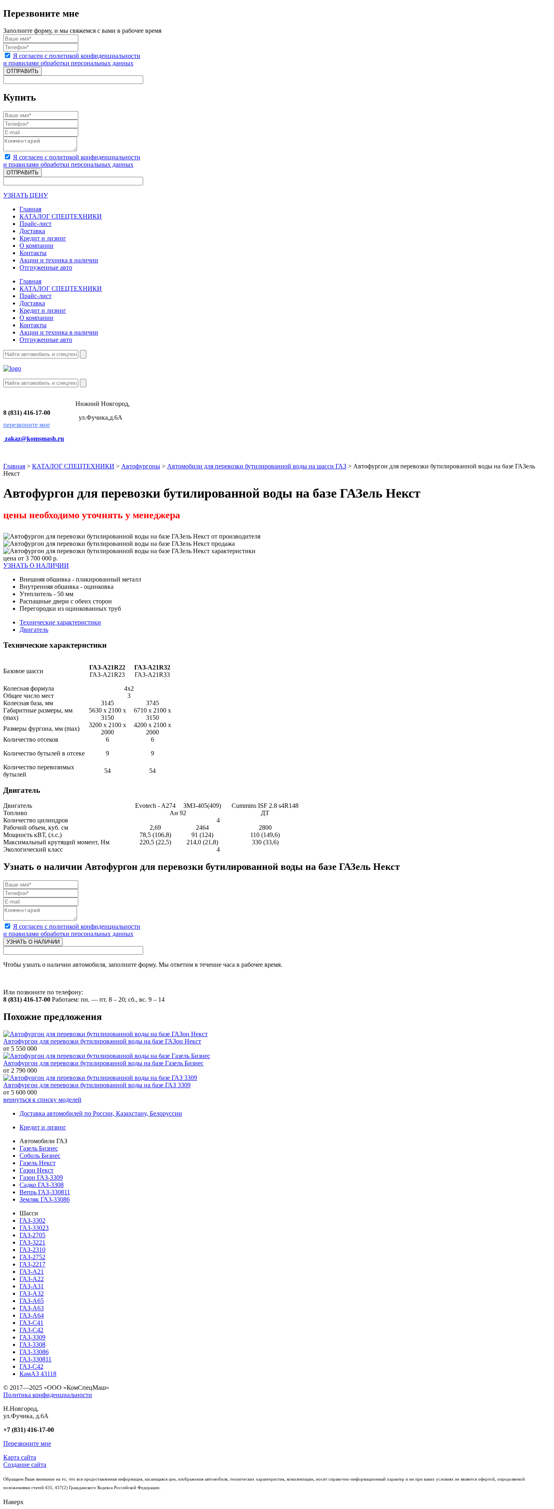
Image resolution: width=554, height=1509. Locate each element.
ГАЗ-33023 (34, 1227)
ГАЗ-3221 (32, 1242)
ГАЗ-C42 (31, 1330)
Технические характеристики (60, 622)
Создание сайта (24, 1464)
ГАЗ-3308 (32, 1344)
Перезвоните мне (27, 1443)
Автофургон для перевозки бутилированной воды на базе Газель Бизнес (103, 1063)
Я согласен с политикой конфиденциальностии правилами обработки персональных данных (71, 59)
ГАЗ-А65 (31, 1300)
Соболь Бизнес (39, 1155)
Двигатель (33, 629)
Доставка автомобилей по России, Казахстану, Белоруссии (100, 1113)
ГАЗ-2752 (32, 1257)
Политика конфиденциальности (47, 1394)
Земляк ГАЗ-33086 (44, 1199)
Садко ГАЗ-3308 (41, 1184)
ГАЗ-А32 (31, 1293)
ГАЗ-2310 (32, 1249)
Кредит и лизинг (42, 1127)
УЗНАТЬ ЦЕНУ (25, 195)
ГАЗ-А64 (31, 1315)
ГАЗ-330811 (35, 1359)
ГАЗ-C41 (31, 1322)
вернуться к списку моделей (42, 1099)
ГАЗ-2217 (32, 1264)
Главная (14, 466)
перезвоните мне (26, 424)
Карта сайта (19, 1457)
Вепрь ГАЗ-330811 (44, 1192)
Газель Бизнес (38, 1148)
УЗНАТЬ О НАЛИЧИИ (36, 565)
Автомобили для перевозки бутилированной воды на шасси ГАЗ (256, 466)
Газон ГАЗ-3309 (41, 1177)
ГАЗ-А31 (31, 1286)
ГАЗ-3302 (32, 1220)
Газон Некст (36, 1170)
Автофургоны (140, 466)
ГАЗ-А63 (31, 1308)
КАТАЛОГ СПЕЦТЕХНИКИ (73, 466)
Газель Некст (37, 1162)
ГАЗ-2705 (32, 1235)
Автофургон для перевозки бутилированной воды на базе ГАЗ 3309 (97, 1085)
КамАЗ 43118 (37, 1373)
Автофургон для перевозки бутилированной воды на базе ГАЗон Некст (102, 1041)
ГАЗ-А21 (31, 1271)
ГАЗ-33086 (34, 1351)
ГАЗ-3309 (32, 1337)
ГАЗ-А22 (31, 1278)
